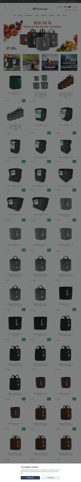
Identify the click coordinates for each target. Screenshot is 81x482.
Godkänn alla (30, 477)
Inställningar (50, 477)
